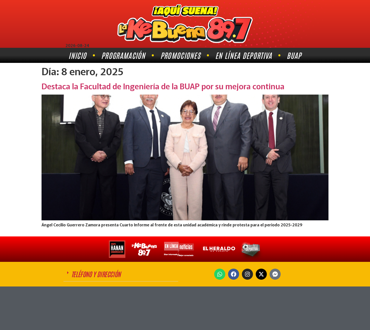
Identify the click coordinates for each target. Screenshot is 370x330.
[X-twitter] (261, 274)
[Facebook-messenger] (275, 274)
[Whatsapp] (219, 274)
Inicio (77, 55)
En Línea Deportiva (243, 55)
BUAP (294, 55)
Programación (123, 55)
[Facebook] (233, 274)
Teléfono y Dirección (96, 274)
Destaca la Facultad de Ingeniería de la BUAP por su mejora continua (163, 86)
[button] (120, 274)
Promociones (180, 55)
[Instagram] (247, 274)
